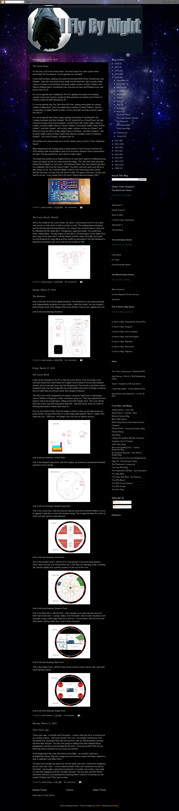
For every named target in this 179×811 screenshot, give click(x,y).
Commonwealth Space (121, 265)
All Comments (121, 507)
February (121, 133)
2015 (117, 147)
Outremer (116, 299)
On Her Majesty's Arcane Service (125, 294)
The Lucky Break (41, 374)
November (121, 84)
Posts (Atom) (49, 795)
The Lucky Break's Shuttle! (46, 217)
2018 (117, 77)
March (120, 112)
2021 (117, 67)
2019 (117, 74)
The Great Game (40, 66)
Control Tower (59, 458)
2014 (117, 151)
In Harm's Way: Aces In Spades (125, 332)
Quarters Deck (61, 608)
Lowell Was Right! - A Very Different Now (128, 389)
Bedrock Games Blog (120, 416)
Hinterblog (116, 435)
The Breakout (39, 296)
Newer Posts (39, 790)
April (119, 108)
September (121, 91)
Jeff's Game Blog (119, 444)
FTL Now (115, 260)
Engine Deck (60, 711)
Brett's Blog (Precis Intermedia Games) (128, 422)
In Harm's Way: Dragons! (122, 327)
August (120, 94)
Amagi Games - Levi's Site (123, 410)
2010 (117, 165)
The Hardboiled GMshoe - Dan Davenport (129, 471)
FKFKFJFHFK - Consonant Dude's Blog (128, 429)
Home (69, 790)
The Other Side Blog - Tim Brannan (126, 477)
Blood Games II (118, 289)
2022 (117, 64)
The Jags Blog (118, 474)
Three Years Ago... (42, 729)
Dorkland (115, 425)
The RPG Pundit (118, 486)
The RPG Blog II (118, 480)
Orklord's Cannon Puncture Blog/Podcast (129, 458)
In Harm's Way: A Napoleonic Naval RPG (128, 322)
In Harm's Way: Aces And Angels (125, 337)
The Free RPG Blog (120, 467)
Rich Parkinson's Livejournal (123, 464)
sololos (98, 806)
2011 (117, 161)
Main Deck (59, 662)
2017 (117, 141)
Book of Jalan (117, 215)
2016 (117, 144)
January (120, 136)
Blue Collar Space (119, 419)
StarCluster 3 (117, 225)
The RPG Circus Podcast (122, 483)
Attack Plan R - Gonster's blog (124, 413)
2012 (117, 158)
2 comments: (69, 715)
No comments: (71, 207)
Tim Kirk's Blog (118, 490)
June (119, 101)
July (119, 98)
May (119, 105)
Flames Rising (118, 432)
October (120, 87)
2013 (117, 154)
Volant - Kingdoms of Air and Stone (126, 384)
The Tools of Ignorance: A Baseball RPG (128, 371)
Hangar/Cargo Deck (62, 506)
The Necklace (117, 230)
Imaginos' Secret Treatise (122, 441)
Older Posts (99, 790)
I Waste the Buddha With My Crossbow (128, 438)
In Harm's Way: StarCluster (123, 220)
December (121, 80)
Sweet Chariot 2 (118, 210)
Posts (117, 502)
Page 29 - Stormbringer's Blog (124, 461)
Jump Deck (59, 557)
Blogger (115, 806)
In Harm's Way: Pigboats (122, 351)
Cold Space (116, 255)
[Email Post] (81, 207)
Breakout (58, 312)
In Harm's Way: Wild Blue (122, 342)
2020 (117, 71)
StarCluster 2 (117, 205)
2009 (117, 168)
